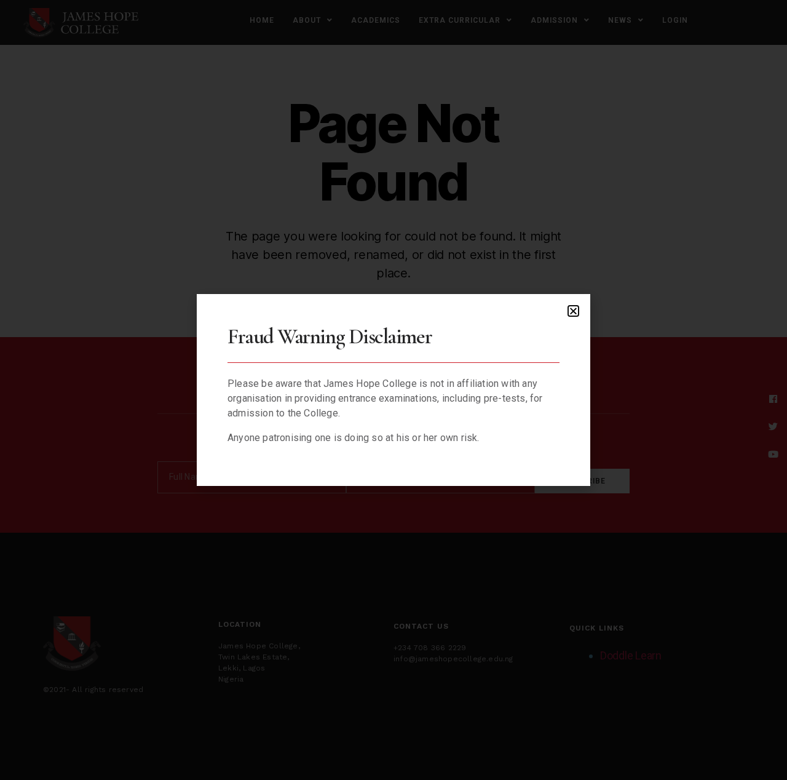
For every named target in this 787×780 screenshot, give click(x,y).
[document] (393, 390)
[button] (573, 311)
